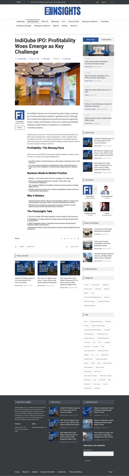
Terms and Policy (75, 472)
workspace (97, 388)
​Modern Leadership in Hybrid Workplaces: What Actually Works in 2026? (103, 410)
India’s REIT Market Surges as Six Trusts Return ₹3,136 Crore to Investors (25, 280)
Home (17, 472)
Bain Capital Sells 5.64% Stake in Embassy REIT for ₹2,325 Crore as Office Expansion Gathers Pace (50, 2)
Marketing (55, 21)
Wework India (87, 388)
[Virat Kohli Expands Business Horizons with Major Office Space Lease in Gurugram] (87, 257)
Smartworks (87, 384)
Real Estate (102, 380)
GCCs (100, 342)
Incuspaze (95, 346)
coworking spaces (89, 334)
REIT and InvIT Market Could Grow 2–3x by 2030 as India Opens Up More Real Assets (47, 280)
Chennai (86, 325)
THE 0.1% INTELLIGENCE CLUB (92, 297)
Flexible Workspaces (103, 338)
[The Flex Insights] (64, 16)
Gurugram (107, 342)
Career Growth (73, 21)
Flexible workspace (89, 338)
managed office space (101, 359)
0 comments (67, 59)
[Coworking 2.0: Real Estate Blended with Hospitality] (87, 233)
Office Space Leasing (105, 375)
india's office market (89, 350)
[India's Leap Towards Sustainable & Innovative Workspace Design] (98, 50)
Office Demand (107, 363)
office (98, 363)
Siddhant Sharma (90, 213)
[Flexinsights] (19, 115)
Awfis (85, 321)
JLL (97, 355)
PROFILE (19, 127)
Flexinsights (46, 59)
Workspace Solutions (42, 26)
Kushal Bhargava (107, 196)
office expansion (88, 367)
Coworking (105, 21)
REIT (109, 380)
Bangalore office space (96, 321)
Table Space (97, 384)
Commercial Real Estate (98, 325)
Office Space (97, 371)
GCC (94, 342)
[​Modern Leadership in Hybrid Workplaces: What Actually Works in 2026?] (87, 411)
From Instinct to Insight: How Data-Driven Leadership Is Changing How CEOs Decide (103, 435)
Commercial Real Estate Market (92, 330)
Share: (17, 238)
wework (105, 384)
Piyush (107, 213)
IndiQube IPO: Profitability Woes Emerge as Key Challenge (45, 46)
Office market (88, 371)
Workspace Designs (23, 26)
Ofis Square (87, 380)
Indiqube (21, 246)
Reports (56, 26)
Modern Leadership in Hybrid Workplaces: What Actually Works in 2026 (103, 422)
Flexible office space (102, 334)
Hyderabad (87, 346)
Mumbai (86, 363)
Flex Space (87, 342)
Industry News (33, 21)
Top (110, 472)
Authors (65, 26)
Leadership (20, 21)
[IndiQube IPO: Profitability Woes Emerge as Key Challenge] (47, 84)
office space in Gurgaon (90, 375)
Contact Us (62, 472)
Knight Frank (104, 355)
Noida (92, 363)
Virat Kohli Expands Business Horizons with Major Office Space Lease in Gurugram (104, 256)
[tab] (90, 40)
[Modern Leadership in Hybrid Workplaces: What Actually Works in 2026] (87, 424)
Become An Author (48, 472)
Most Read (91, 40)
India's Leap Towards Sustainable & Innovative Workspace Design (102, 244)
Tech (63, 21)
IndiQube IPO (30, 246)
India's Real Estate (103, 350)
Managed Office (88, 359)
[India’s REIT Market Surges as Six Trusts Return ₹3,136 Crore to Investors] (25, 268)
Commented (106, 40)
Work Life (44, 21)
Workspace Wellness (90, 21)
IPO (92, 355)
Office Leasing (100, 367)
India (102, 346)
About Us (74, 26)
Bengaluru (108, 321)
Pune (94, 380)
